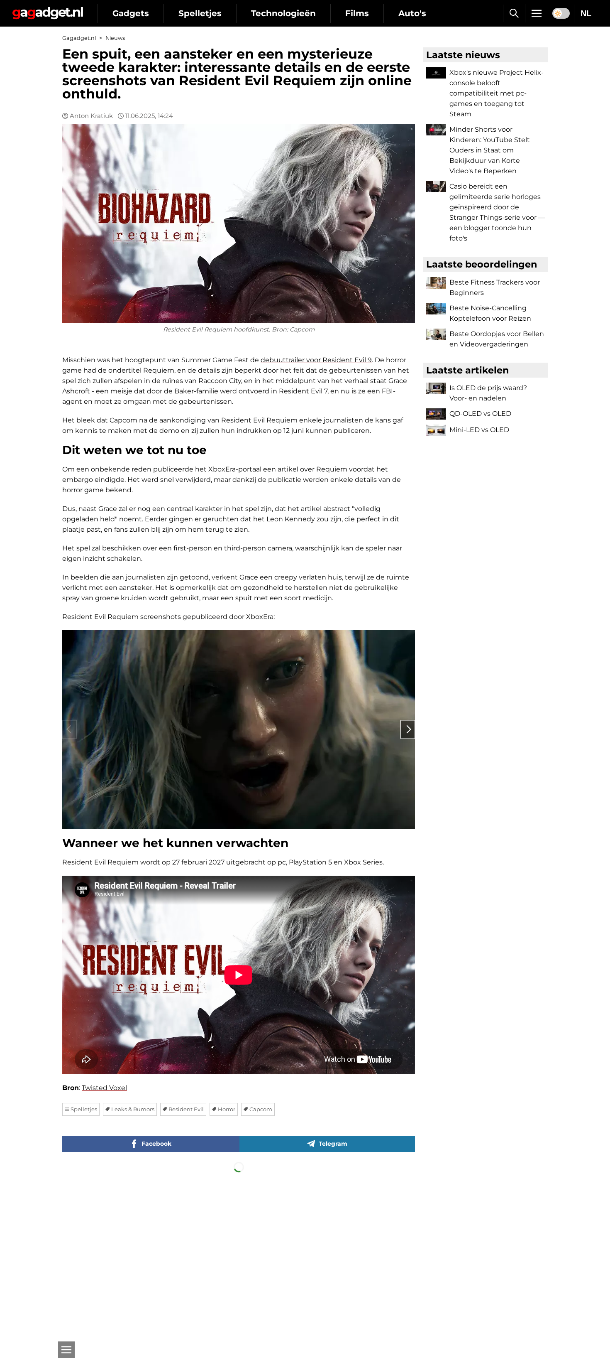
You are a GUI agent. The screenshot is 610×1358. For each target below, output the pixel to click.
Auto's (412, 13)
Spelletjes (200, 13)
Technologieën (283, 13)
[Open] (66, 1349)
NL (586, 13)
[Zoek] (514, 13)
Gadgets (130, 13)
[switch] (561, 13)
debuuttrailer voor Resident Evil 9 (316, 360)
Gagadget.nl (79, 38)
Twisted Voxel (104, 1088)
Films (357, 13)
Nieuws (115, 38)
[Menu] (536, 13)
